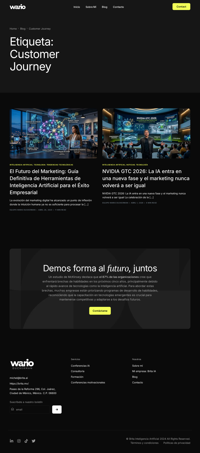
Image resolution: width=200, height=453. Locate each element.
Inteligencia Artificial (21, 165)
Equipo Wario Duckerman (23, 210)
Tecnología (142, 165)
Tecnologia (39, 165)
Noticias (130, 165)
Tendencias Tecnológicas (60, 165)
